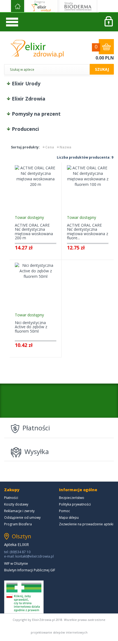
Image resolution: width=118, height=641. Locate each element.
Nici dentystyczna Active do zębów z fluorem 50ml (31, 327)
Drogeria (39, 2)
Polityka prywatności (75, 504)
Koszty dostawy (16, 504)
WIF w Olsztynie (16, 563)
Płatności (11, 497)
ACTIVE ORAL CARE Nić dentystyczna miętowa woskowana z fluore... (87, 231)
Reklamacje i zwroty (19, 511)
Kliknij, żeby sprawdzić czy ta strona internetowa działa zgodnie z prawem (24, 596)
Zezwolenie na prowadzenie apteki (86, 524)
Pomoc (64, 511)
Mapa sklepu (69, 517)
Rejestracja (108, 22)
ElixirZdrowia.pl (37, 48)
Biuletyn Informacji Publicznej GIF (29, 570)
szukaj (102, 69)
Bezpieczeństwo (71, 497)
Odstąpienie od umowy (22, 517)
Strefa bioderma (78, 6)
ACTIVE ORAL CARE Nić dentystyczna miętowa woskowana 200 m (34, 231)
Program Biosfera (18, 524)
